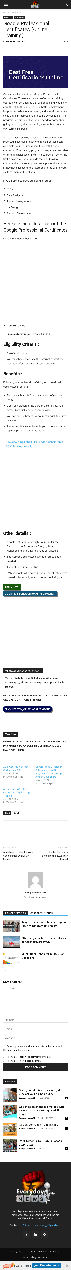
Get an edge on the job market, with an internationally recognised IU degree (42, 1110)
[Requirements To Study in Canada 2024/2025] (10, 1145)
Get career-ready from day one (38, 1124)
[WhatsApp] (21, 48)
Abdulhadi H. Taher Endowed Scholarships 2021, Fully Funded (18, 856)
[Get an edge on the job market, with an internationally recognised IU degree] (10, 1111)
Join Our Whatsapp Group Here (47, 1265)
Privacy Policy (16, 1251)
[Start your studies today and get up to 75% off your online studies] (10, 1095)
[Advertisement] (35, 281)
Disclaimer (31, 1251)
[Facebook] (6, 48)
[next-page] (11, 970)
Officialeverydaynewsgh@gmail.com (42, 1225)
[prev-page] (5, 970)
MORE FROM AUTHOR (41, 913)
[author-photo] (35, 887)
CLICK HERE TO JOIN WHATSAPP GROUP (27, 709)
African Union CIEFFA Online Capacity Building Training (16, 792)
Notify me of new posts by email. (24, 1060)
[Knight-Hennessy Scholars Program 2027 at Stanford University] (11, 926)
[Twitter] (14, 48)
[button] (35, 1265)
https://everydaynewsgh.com (35, 897)
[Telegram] (37, 48)
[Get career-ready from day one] (10, 1129)
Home (6, 12)
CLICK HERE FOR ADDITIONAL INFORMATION (30, 593)
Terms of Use (44, 1251)
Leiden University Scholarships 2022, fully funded (55, 856)
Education (16, 12)
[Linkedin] (29, 48)
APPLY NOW (12, 587)
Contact (57, 1251)
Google (16, 813)
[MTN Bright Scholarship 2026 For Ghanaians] (11, 958)
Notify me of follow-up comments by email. (29, 1056)
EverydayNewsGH (14, 41)
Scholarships (19, 17)
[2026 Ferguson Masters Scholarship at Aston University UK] (11, 942)
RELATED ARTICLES (15, 913)
